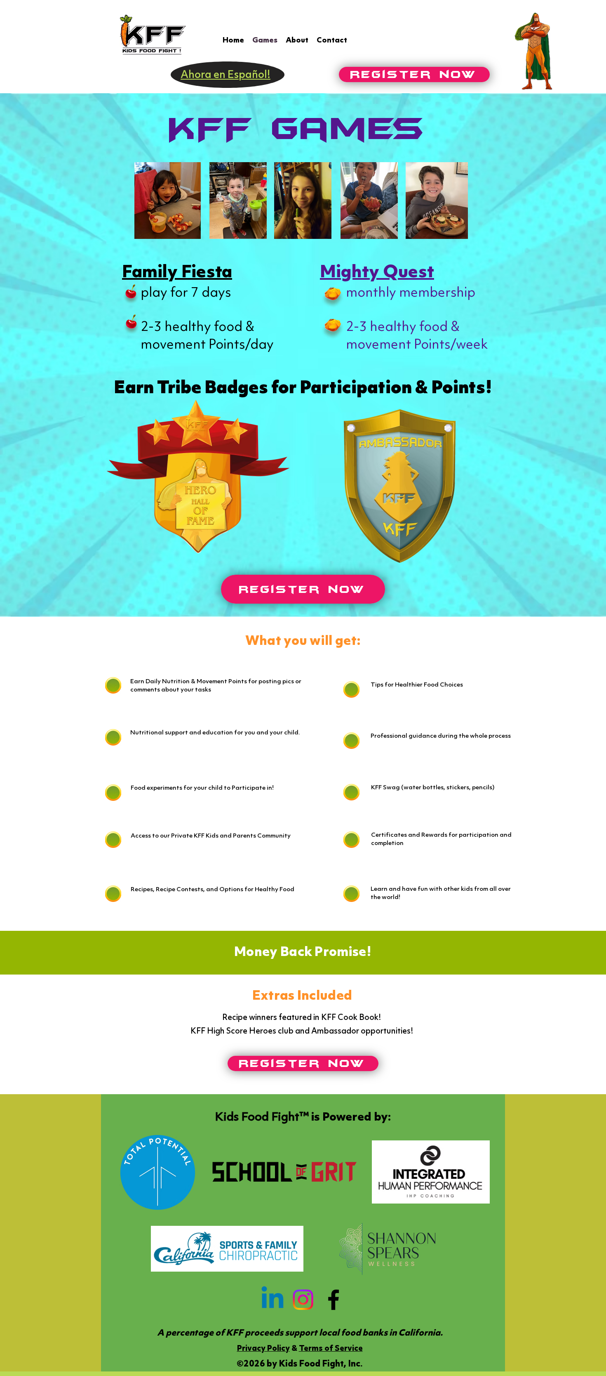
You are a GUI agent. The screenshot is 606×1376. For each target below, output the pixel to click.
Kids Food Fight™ (262, 1117)
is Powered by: (350, 1117)
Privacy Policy (263, 1349)
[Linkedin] (272, 1299)
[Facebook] (333, 1299)
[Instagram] (303, 1299)
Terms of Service (331, 1349)
